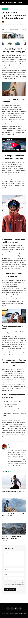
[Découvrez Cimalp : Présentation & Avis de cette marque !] (14, 505)
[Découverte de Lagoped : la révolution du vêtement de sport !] (14, 37)
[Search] (25, 2)
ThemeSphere (22, 613)
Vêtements (5, 9)
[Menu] (3, 2)
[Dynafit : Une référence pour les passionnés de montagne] (14, 528)
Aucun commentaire (18, 24)
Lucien (7, 22)
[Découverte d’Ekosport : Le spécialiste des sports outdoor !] (14, 482)
